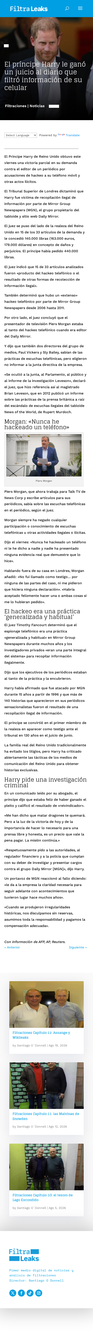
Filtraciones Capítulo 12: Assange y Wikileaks (41, 1035)
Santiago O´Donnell (31, 1045)
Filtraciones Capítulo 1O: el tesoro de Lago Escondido (43, 1197)
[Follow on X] (12, 1293)
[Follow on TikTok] (30, 1293)
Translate (73, 135)
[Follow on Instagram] (38, 1293)
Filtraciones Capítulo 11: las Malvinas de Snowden (46, 1116)
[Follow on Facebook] (21, 1293)
